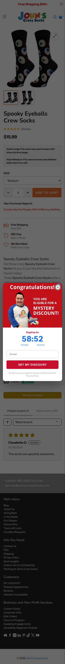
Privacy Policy (32, 376)
